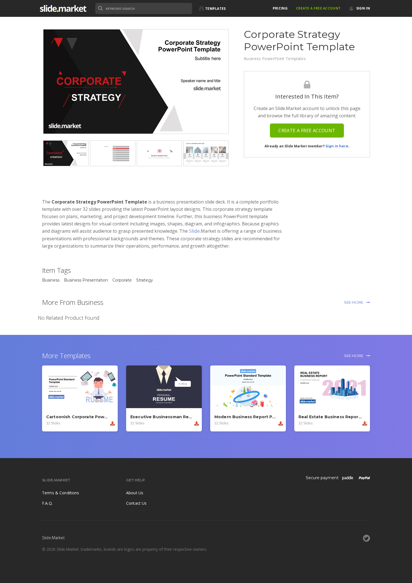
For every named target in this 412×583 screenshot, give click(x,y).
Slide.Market (63, 8)
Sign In (362, 8)
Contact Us (136, 503)
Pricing (280, 8)
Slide (194, 231)
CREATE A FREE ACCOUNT (318, 8)
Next (237, 81)
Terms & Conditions (60, 492)
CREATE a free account (306, 130)
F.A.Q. (47, 503)
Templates (215, 8)
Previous (34, 81)
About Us (134, 492)
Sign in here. (337, 146)
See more (354, 302)
